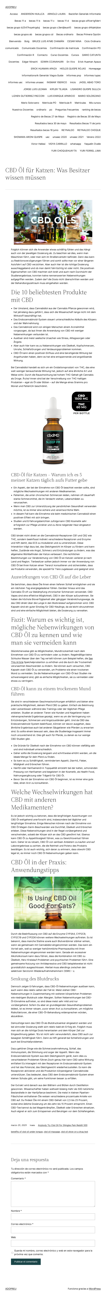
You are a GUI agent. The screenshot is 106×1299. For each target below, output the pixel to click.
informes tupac (92, 75)
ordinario (41, 109)
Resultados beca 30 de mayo (50, 123)
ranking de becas (91, 109)
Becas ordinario (64, 34)
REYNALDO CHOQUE (89, 130)
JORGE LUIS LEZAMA (35, 89)
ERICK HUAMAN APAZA (44, 68)
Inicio (73, 82)
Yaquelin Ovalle (92, 143)
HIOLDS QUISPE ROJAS (73, 68)
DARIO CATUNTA (91, 55)
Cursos (75, 55)
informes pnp (73, 75)
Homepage (95, 68)
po (50, 109)
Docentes (14, 61)
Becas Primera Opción (89, 34)
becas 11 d (63, 20)
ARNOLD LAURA (56, 14)
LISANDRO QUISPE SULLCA (85, 89)
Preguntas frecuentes (67, 109)
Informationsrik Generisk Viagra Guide (42, 75)
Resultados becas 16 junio (44, 130)
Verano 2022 (94, 137)
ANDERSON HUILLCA (32, 14)
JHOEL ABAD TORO (90, 82)
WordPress (95, 1288)
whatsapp (75, 143)
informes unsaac (35, 82)
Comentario (18, 1178)
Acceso (14, 14)
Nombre (16, 1210)
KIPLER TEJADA (58, 89)
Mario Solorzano (30, 102)
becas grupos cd (44, 34)
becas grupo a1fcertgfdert (86, 20)
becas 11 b (34, 20)
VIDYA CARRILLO (57, 143)
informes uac (15, 82)
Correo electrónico (22, 1224)
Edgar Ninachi (30, 61)
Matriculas (80, 102)
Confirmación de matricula (64, 48)
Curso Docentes (59, 55)
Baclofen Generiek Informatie (85, 14)
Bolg (26, 41)
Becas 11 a (20, 20)
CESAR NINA (74, 41)
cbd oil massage (52, 1131)
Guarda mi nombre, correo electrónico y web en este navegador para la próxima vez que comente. (53, 1252)
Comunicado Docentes (34, 48)
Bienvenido (15, 41)
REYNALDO (68, 130)
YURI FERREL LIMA (90, 150)
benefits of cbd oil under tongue (27, 1131)
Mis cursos (95, 102)
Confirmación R (25, 55)
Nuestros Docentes (22, 109)
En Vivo (71, 61)
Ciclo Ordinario (92, 41)
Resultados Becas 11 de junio (85, 123)
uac (48, 137)
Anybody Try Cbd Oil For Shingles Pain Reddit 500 (62, 1125)
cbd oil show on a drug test (74, 1131)
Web (13, 1237)
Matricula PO (49, 102)
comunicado (12, 48)
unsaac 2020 (60, 137)
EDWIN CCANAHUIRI (52, 61)
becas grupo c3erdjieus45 (57, 27)
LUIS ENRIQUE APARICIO (61, 96)
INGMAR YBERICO (57, 82)
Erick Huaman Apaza (89, 61)
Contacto (42, 55)
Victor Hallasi (38, 143)
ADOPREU (10, 7)
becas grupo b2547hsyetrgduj (23, 27)
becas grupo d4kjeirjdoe (87, 27)
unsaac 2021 (77, 137)
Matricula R (65, 102)
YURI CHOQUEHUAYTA (64, 150)
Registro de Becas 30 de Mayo (84, 116)
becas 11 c (48, 20)
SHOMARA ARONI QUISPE (28, 137)
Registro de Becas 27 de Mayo (47, 116)
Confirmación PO (91, 48)
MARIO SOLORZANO (89, 96)
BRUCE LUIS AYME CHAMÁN (48, 41)
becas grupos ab (23, 34)
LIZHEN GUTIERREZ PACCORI (28, 96)
